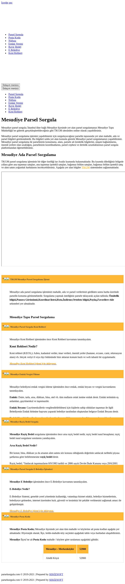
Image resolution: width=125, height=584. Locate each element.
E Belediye (14, 50)
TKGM (86, 167)
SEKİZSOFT (56, 574)
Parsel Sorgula (15, 34)
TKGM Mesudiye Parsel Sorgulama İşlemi (29, 279)
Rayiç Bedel (14, 46)
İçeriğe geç (7, 2)
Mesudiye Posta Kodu (19, 516)
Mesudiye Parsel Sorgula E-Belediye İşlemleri (31, 469)
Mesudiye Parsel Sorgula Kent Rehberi (27, 327)
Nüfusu (12, 40)
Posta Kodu (14, 37)
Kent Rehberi (15, 53)
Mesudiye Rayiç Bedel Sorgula (23, 422)
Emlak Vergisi (15, 43)
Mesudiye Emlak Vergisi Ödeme (24, 374)
